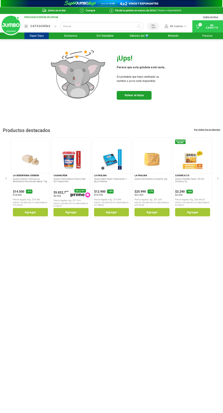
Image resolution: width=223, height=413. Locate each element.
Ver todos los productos (207, 129)
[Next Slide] (217, 178)
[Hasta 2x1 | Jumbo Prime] (111, 3)
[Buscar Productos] (139, 26)
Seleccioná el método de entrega (41, 17)
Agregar (30, 212)
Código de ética (210, 17)
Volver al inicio (134, 95)
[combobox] (101, 26)
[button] (41, 17)
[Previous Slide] (5, 178)
